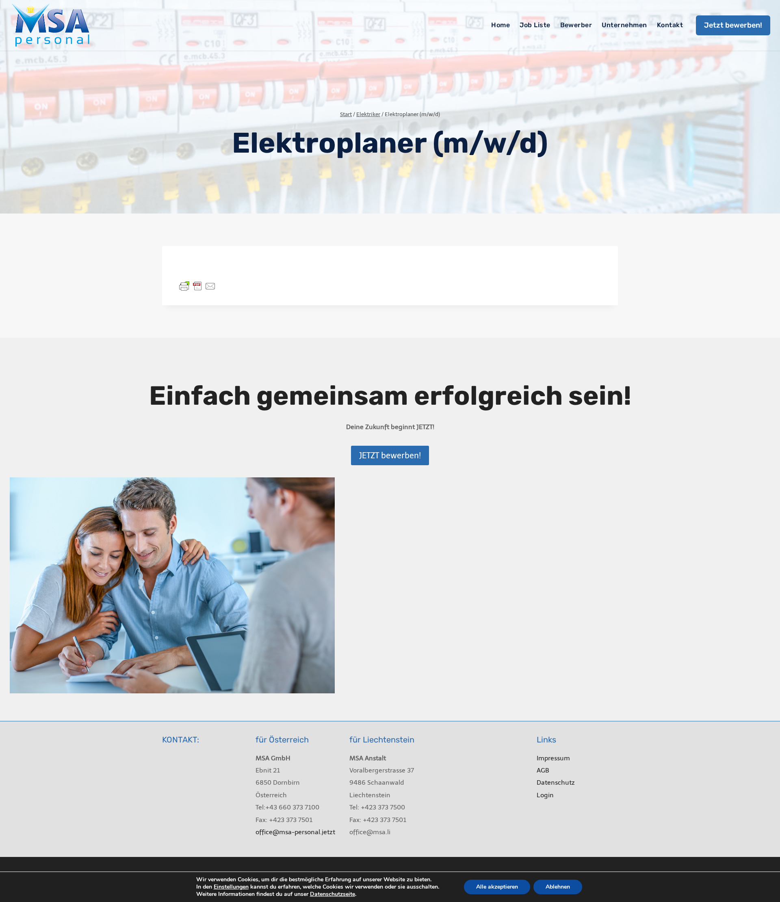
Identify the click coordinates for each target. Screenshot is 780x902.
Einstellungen (231, 887)
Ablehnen (558, 887)
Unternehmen (624, 25)
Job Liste (535, 25)
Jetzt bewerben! (733, 25)
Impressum (553, 758)
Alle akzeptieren (497, 887)
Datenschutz (556, 782)
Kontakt (670, 25)
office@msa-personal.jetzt (295, 832)
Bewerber (576, 25)
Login (545, 795)
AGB (543, 770)
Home (500, 25)
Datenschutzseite (332, 894)
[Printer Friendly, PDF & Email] (197, 285)
